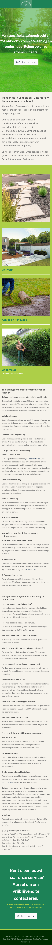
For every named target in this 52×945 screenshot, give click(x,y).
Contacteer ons (24, 916)
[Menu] (4, 4)
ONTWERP (18, 936)
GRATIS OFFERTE (24, 62)
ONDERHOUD (40, 936)
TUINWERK (29, 936)
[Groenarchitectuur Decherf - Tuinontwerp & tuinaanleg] (26, 4)
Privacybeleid (26, 942)
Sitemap (44, 939)
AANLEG (9, 936)
